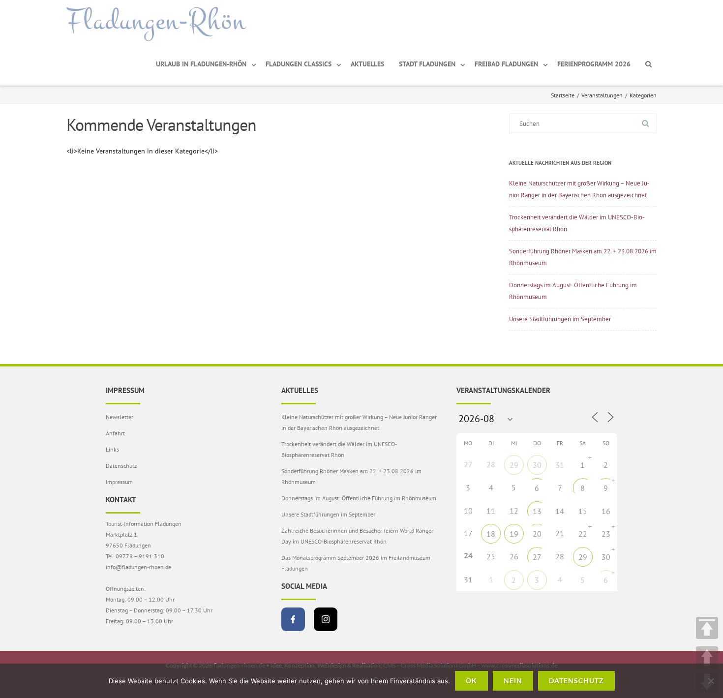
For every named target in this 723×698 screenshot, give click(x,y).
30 (537, 465)
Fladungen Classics (298, 64)
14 (559, 511)
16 (606, 511)
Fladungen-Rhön (156, 21)
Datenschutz (121, 465)
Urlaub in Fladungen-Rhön (201, 64)
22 (582, 534)
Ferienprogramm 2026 (594, 64)
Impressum (119, 482)
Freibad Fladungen (506, 64)
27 (537, 557)
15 (582, 511)
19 (514, 534)
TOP (707, 628)
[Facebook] (293, 619)
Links (112, 449)
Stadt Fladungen (427, 64)
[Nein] (711, 681)
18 (490, 534)
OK (471, 680)
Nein (513, 680)
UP (707, 657)
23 (606, 534)
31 (559, 465)
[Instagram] (325, 619)
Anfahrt (115, 433)
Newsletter (119, 417)
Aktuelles (367, 64)
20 (537, 534)
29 (514, 465)
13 (537, 511)
